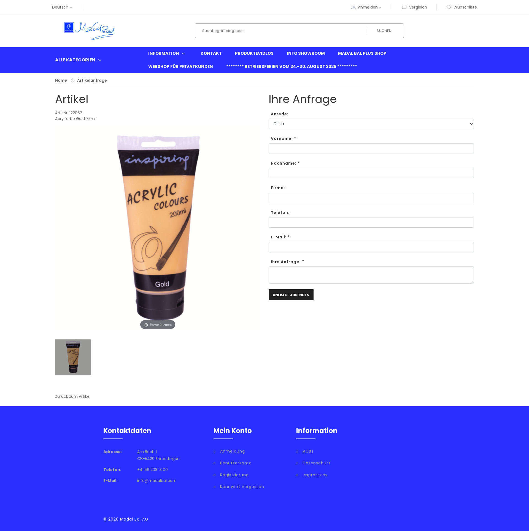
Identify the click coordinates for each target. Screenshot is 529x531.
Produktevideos (254, 53)
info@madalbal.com (157, 480)
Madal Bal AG (134, 519)
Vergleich (418, 7)
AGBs (308, 451)
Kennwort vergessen (242, 486)
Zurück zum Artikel (72, 396)
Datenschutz (317, 463)
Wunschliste (465, 7)
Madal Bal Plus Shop (362, 53)
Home (61, 80)
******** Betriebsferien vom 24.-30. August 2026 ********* (291, 66)
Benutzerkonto (236, 463)
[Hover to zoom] (157, 232)
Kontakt (211, 53)
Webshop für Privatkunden (180, 66)
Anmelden (368, 7)
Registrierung (234, 475)
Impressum (315, 475)
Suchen (384, 30)
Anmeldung (232, 451)
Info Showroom (306, 53)
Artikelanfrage (92, 80)
